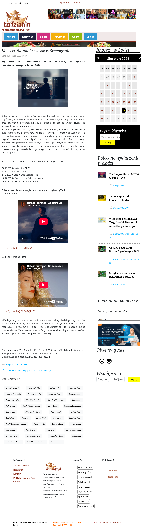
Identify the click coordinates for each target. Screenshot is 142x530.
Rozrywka (27, 36)
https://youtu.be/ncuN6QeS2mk (18, 248)
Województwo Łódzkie (72, 406)
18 (107, 102)
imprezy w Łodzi (75, 388)
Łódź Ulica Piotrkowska (55, 400)
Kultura (11, 36)
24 (102, 110)
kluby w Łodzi (76, 412)
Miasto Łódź (10, 412)
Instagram (112, 476)
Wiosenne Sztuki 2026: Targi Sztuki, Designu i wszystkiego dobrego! (123, 222)
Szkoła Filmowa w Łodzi (31, 406)
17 (102, 102)
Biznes (43, 36)
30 (135, 110)
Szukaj (107, 142)
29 (129, 110)
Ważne (75, 36)
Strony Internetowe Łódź (112, 522)
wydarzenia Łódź (34, 388)
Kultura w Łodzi (85, 467)
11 (107, 93)
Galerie (90, 36)
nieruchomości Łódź (73, 430)
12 (113, 93)
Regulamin (18, 470)
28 (124, 110)
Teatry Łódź (52, 406)
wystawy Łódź (75, 424)
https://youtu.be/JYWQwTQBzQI (18, 311)
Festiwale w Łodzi (12, 400)
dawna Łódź (10, 430)
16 (135, 93)
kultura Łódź (54, 388)
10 (102, 93)
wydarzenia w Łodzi (13, 394)
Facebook (112, 470)
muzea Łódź (83, 501)
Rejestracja (78, 2)
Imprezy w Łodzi (85, 477)
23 (135, 102)
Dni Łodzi (25, 418)
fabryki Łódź (31, 430)
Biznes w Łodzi (39, 424)
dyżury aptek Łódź (33, 436)
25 (107, 110)
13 (118, 93)
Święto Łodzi (10, 418)
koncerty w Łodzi (12, 388)
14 (124, 93)
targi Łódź (50, 430)
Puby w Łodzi (56, 412)
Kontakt (17, 474)
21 (124, 102)
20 (118, 102)
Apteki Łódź (83, 496)
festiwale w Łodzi (86, 506)
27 (118, 110)
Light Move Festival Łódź (36, 442)
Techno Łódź (10, 406)
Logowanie (63, 2)
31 (102, 118)
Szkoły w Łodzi (84, 482)
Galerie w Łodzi (57, 424)
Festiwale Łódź (56, 442)
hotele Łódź (76, 436)
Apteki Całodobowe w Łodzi (16, 424)
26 (113, 110)
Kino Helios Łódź (75, 394)
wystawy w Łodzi (54, 394)
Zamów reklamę (21, 465)
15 (129, 93)
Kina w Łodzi (57, 418)
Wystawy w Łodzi (86, 491)
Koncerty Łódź (84, 472)
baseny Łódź (41, 418)
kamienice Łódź (11, 436)
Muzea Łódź (76, 400)
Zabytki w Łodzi (75, 418)
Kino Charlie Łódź (32, 400)
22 (129, 102)
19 (113, 102)
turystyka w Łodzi (56, 436)
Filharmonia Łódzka (32, 412)
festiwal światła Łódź (13, 442)
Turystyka (59, 36)
